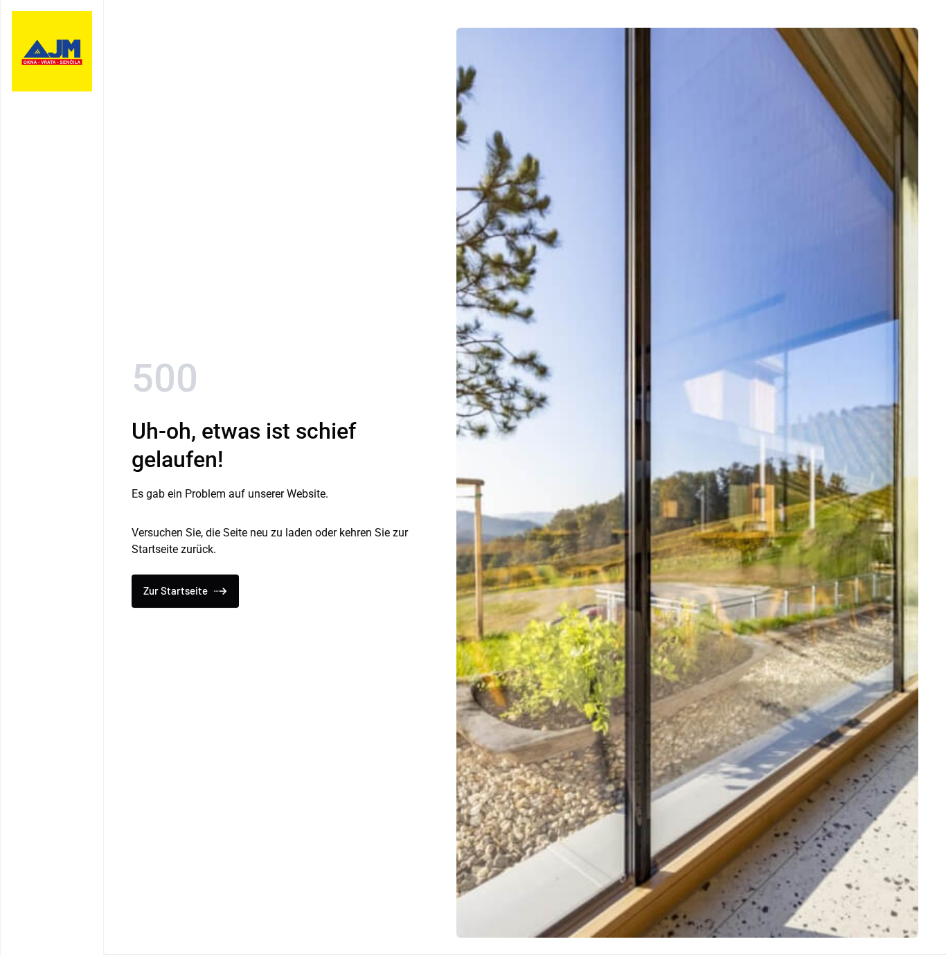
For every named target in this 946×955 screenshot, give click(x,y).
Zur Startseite (175, 590)
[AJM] (52, 51)
